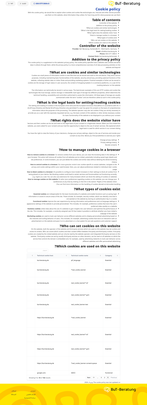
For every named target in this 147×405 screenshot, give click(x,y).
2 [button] (104, 377)
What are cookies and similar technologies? (101, 28)
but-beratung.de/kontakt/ (102, 56)
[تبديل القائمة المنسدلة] (20, 3)
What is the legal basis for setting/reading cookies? (99, 30)
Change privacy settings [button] (108, 140)
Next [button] (88, 377)
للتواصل (33, 391)
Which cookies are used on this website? (102, 42)
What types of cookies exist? (107, 37)
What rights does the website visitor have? (102, 32)
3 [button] (101, 377)
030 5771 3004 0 (111, 53)
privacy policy (69, 62)
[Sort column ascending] (117, 255)
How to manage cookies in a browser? (103, 35)
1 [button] (107, 377)
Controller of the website (108, 23)
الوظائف (13, 391)
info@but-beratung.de (109, 51)
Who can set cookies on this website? (104, 40)
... (97, 377)
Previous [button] (114, 377)
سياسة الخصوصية (29, 397)
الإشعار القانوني (30, 394)
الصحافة (13, 394)
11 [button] (94, 377)
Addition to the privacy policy (106, 25)
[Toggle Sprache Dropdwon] (9, 3)
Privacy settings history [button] (109, 142)
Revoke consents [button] (111, 145)
